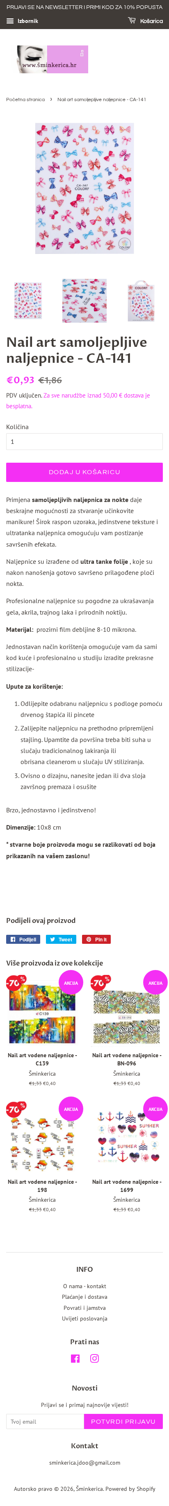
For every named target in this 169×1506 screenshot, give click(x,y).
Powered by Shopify (130, 1488)
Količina (17, 427)
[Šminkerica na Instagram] (94, 1360)
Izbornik (27, 21)
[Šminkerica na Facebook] (75, 1360)
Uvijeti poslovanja (84, 1318)
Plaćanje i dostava (84, 1296)
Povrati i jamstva (85, 1308)
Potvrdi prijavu (123, 1421)
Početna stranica (25, 99)
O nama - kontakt (84, 1286)
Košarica (151, 21)
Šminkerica (89, 1488)
